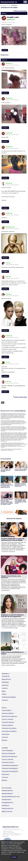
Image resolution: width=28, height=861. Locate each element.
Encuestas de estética (9, 731)
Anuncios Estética (8, 713)
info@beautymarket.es (8, 831)
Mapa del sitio (6, 679)
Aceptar (14, 857)
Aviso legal (5, 836)
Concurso (5, 737)
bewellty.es (5, 805)
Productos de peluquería (10, 768)
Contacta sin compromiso (8, 551)
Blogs (4, 691)
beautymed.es (6, 799)
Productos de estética (9, 728)
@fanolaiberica (6, 590)
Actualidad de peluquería (10, 765)
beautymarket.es (9, 2)
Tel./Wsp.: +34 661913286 (8, 832)
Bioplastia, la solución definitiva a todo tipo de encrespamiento (12, 615)
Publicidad (5, 682)
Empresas (5, 685)
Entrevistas (5, 734)
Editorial (4, 740)
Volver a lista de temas (20, 11)
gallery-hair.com (7, 811)
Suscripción (6, 676)
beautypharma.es (7, 802)
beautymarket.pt (7, 793)
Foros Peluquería (7, 750)
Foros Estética (6, 710)
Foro (9, 5)
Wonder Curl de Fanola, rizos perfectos (11, 576)
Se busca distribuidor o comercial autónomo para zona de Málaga (12, 539)
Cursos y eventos (7, 719)
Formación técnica (8, 722)
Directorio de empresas (9, 716)
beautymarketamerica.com (11, 796)
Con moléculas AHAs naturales (10, 627)
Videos (4, 694)
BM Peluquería (4, 5)
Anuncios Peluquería (8, 753)
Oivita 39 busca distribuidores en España (12, 653)
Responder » (4, 50)
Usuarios (5, 688)
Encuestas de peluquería (10, 771)
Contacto (5, 700)
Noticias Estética (7, 725)
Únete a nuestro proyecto (8, 665)
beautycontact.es (7, 808)
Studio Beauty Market (9, 697)
